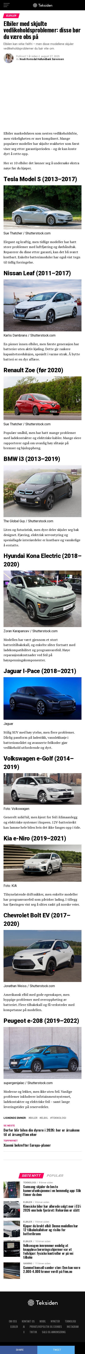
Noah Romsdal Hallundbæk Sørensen (42, 59)
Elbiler (14, 1327)
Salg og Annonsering (54, 1332)
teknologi (59, 1118)
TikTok (33, 1332)
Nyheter (55, 1321)
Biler (33, 1118)
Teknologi (70, 1321)
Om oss (13, 1321)
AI (24, 1327)
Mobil (43, 1321)
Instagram (73, 1327)
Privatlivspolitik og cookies (46, 1327)
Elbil (44, 1118)
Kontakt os (28, 1321)
